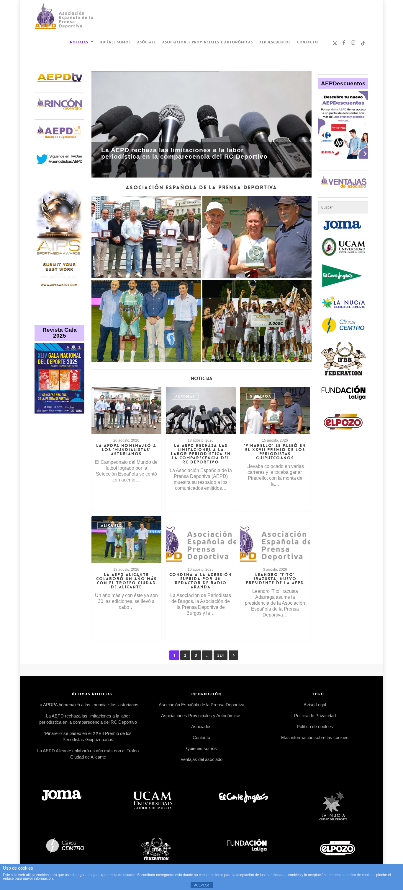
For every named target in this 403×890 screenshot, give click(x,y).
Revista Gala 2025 (59, 333)
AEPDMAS (185, 396)
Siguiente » (233, 655)
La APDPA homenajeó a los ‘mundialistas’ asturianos (87, 704)
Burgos (183, 525)
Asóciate (146, 42)
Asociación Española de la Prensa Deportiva (201, 704)
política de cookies (359, 875)
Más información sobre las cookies (314, 737)
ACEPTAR (201, 885)
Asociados (201, 726)
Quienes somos (201, 748)
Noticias (79, 42)
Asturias (111, 396)
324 (220, 655)
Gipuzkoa (260, 396)
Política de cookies (315, 726)
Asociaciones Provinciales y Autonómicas (207, 42)
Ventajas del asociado (201, 759)
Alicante (111, 525)
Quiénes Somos (115, 42)
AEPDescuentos (275, 42)
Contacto (307, 42)
